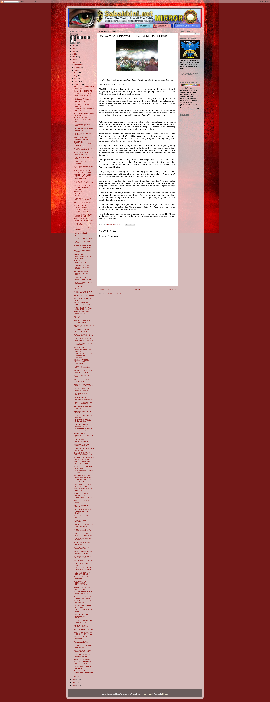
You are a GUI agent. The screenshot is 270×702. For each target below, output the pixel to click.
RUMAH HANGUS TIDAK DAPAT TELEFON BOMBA (83, 335)
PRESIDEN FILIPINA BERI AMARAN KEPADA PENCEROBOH (82, 176)
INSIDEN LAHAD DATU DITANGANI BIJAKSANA (83, 398)
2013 (74, 62)
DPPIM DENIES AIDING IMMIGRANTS (82, 312)
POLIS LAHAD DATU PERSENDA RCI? (81, 153)
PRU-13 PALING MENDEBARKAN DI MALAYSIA (81, 193)
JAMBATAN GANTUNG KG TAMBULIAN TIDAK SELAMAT (83, 355)
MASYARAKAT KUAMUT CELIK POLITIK (82, 125)
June (76, 73)
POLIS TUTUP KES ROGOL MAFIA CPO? (83, 467)
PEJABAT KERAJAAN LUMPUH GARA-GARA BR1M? (82, 119)
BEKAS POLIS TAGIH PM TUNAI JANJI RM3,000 (82, 597)
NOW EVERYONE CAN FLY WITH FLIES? (83, 489)
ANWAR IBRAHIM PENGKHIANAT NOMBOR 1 (83, 435)
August (76, 67)
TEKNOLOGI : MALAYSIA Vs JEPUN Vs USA (83, 480)
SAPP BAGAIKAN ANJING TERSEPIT (82, 251)
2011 (74, 682)
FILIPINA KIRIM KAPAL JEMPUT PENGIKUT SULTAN (81, 267)
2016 (74, 54)
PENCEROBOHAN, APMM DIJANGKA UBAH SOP (82, 199)
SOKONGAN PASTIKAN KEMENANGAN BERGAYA (83, 385)
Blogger (164, 694)
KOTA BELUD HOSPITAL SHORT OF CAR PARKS (83, 303)
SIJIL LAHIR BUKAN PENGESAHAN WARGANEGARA (80, 583)
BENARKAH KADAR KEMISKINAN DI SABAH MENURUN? (82, 256)
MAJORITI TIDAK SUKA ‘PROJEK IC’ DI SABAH (82, 171)
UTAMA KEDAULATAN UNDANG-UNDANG (81, 206)
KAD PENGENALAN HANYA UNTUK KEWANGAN (83, 440)
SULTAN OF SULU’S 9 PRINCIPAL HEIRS (81, 389)
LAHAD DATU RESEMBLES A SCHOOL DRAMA (83, 621)
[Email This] (126, 225)
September (78, 64)
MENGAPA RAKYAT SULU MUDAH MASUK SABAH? (83, 421)
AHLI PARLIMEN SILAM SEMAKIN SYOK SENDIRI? (83, 476)
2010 (74, 685)
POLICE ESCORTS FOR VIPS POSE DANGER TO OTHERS (84, 234)
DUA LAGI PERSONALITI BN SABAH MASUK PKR (83, 592)
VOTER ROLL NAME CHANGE (81, 394)
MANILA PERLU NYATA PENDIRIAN (81, 637)
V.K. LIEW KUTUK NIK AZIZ (83, 202)
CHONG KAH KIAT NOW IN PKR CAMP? (83, 416)
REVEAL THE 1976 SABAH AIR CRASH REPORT (83, 215)
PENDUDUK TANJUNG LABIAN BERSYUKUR (82, 367)
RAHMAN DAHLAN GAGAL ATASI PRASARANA (83, 292)
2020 (74, 45)
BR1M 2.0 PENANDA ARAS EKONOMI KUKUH (83, 552)
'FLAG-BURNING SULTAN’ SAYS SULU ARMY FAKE (83, 568)
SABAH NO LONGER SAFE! (83, 91)
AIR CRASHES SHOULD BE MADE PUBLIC (83, 287)
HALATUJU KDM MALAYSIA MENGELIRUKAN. (83, 557)
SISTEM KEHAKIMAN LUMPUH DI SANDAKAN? (83, 534)
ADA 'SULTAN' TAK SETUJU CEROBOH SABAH (83, 445)
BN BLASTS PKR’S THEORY (83, 629)
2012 (74, 679)
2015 (74, 57)
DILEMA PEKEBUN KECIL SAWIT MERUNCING (82, 462)
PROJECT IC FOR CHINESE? (84, 295)
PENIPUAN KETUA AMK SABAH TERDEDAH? (82, 242)
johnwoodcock (148, 694)
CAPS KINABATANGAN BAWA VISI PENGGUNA (84, 525)
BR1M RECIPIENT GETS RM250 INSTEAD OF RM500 (82, 273)
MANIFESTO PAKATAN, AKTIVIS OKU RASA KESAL (84, 182)
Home (137, 290)
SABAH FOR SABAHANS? (82, 659)
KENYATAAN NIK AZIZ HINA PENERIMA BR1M (83, 425)
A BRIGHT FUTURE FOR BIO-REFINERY (82, 548)
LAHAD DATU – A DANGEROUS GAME (81, 626)
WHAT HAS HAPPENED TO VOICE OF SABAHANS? (83, 246)
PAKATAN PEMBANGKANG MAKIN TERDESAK (83, 403)
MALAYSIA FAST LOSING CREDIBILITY (82, 543)
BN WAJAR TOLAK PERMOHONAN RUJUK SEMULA (82, 349)
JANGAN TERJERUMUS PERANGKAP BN (82, 655)
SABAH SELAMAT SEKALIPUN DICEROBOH (83, 671)
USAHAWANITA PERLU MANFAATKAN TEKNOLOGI (81, 361)
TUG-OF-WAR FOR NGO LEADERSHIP (82, 667)
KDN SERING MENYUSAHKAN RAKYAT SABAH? (83, 143)
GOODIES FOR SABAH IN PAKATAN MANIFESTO (82, 94)
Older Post (171, 290)
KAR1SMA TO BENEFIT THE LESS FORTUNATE (83, 485)
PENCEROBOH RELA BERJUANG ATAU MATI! (83, 261)
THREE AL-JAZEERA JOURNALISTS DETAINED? (81, 616)
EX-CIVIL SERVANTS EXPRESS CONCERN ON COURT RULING (83, 100)
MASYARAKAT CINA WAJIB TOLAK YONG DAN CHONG (83, 187)
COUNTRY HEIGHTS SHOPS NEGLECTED (83, 646)
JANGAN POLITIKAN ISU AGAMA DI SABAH (82, 210)
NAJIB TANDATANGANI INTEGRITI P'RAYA (81, 642)
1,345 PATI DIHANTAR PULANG (81, 105)
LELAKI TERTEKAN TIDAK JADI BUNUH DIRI (83, 429)
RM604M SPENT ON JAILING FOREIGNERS (84, 326)
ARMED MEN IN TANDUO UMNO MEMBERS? (82, 138)
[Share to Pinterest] (134, 225)
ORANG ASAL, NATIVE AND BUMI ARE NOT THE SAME (84, 339)
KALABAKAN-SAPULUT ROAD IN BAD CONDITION (84, 454)
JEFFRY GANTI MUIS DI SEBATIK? (82, 162)
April (76, 78)
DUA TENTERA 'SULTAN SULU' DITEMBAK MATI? (83, 308)
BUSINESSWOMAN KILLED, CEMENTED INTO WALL (83, 633)
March (76, 81)
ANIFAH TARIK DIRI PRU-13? (84, 560)
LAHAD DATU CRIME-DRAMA (84, 238)
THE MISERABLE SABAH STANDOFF (82, 606)
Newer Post (104, 290)
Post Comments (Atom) (115, 294)
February (77, 84)
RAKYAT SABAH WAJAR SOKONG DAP (82, 380)
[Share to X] (130, 225)
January (77, 676)
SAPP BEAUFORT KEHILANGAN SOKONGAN (84, 278)
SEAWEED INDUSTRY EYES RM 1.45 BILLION (83, 129)
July (75, 70)
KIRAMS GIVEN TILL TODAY (83, 498)
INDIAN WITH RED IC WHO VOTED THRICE (83, 321)
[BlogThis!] (128, 225)
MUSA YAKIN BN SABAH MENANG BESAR (82, 330)
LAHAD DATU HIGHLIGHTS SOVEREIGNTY (83, 283)
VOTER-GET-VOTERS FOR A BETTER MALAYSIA (84, 458)
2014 (74, 59)
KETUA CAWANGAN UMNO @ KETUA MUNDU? (83, 149)
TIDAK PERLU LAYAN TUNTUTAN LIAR (81, 564)
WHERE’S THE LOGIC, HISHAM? (81, 577)
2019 (74, 48)
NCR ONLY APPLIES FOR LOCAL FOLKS (82, 494)
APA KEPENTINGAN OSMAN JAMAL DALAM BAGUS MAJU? (83, 511)
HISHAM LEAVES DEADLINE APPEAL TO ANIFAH (83, 371)
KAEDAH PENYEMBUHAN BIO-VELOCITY (82, 601)
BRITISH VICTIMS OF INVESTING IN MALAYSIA (83, 219)
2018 (74, 51)
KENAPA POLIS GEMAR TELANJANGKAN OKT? (82, 530)
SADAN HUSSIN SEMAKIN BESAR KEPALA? (83, 588)
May (75, 76)
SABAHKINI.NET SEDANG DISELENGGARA (82, 662)
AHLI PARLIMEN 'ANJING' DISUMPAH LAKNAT (82, 651)
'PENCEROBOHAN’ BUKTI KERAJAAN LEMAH (82, 573)
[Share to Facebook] (132, 225)
